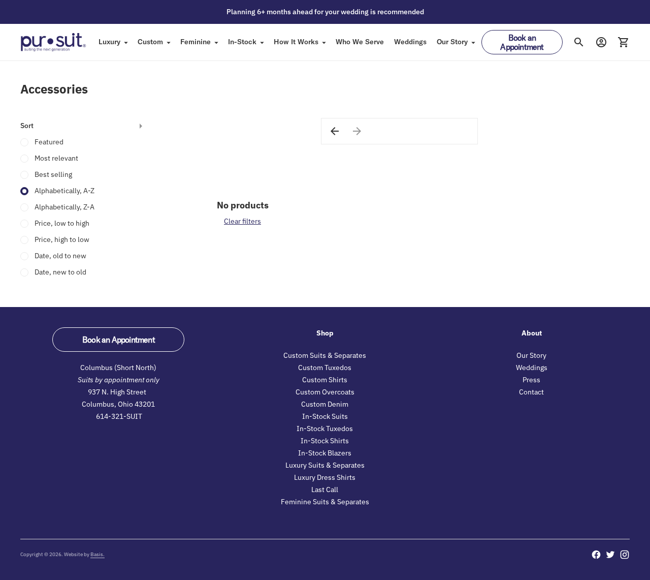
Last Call (324, 489)
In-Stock (242, 41)
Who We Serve (360, 41)
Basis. (97, 554)
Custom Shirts (324, 379)
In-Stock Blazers (324, 452)
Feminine (195, 41)
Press (531, 379)
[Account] (601, 42)
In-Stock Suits (325, 416)
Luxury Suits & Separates (325, 465)
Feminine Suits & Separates (325, 501)
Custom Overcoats (325, 391)
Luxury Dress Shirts (324, 477)
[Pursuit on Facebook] (596, 555)
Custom (150, 41)
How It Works (296, 41)
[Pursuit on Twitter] (610, 555)
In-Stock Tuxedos (325, 428)
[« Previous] (334, 131)
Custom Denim (324, 404)
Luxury (109, 41)
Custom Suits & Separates (324, 355)
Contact (531, 391)
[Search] (579, 42)
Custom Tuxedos (324, 367)
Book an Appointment (521, 42)
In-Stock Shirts (325, 440)
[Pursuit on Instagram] (625, 555)
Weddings (410, 41)
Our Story (452, 41)
